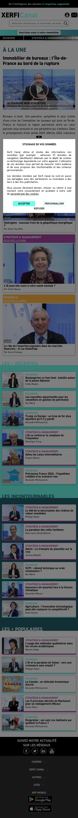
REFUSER (39, 208)
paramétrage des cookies (24, 194)
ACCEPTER (24, 203)
